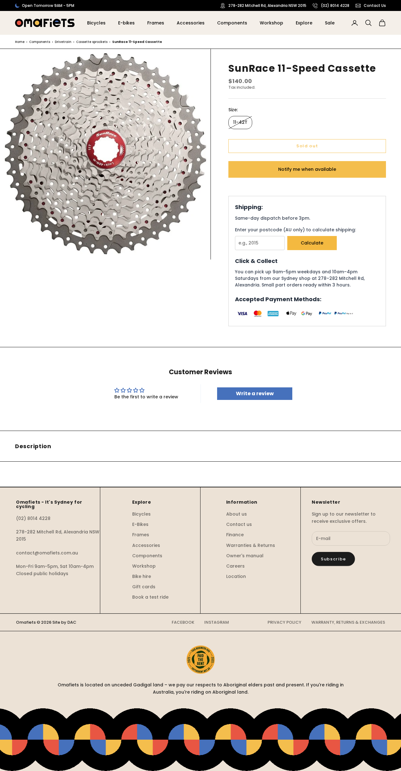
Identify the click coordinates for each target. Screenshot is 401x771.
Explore (304, 23)
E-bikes (126, 23)
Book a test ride (150, 597)
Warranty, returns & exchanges (348, 622)
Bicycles (96, 23)
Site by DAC (64, 622)
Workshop (271, 23)
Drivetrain (63, 41)
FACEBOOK (183, 622)
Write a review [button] (255, 393)
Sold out (307, 146)
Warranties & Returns (250, 545)
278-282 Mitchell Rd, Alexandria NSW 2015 (267, 5)
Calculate (312, 243)
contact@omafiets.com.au (47, 553)
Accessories (191, 23)
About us (236, 514)
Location (236, 576)
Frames (155, 23)
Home (19, 41)
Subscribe (333, 559)
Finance (235, 535)
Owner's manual (244, 556)
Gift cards (143, 587)
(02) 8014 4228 (335, 5)
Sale (330, 23)
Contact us (239, 524)
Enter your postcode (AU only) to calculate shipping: (295, 230)
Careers (235, 566)
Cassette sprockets (91, 41)
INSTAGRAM (216, 622)
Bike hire (141, 576)
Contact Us (375, 5)
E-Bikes (140, 524)
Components (232, 23)
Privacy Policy (284, 622)
